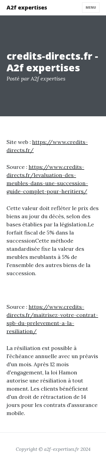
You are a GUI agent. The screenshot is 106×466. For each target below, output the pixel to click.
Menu (91, 7)
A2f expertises (27, 7)
